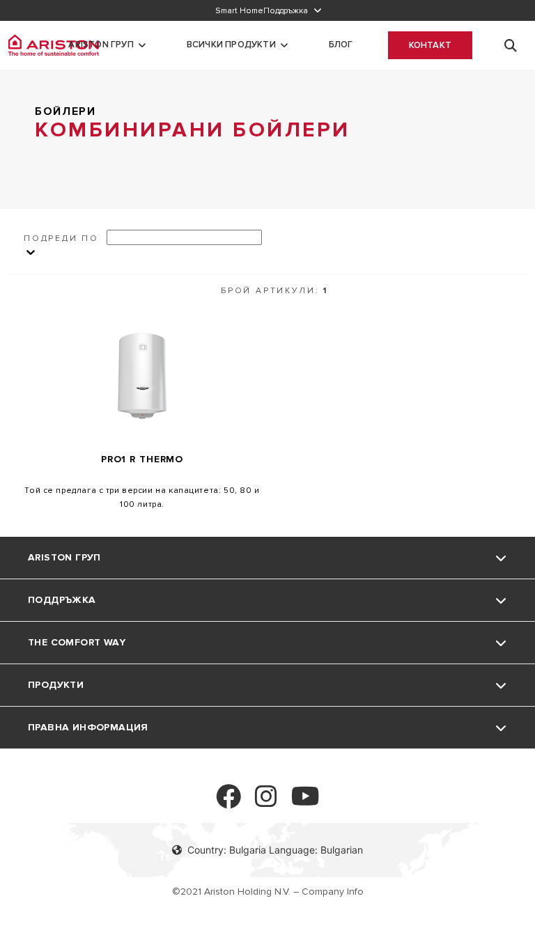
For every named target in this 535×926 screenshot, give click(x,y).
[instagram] (266, 802)
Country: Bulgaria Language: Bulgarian (275, 850)
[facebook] (228, 802)
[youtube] (305, 802)
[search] (510, 45)
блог (341, 44)
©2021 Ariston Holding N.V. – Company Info (268, 891)
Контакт (430, 45)
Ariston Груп (100, 44)
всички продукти (231, 44)
